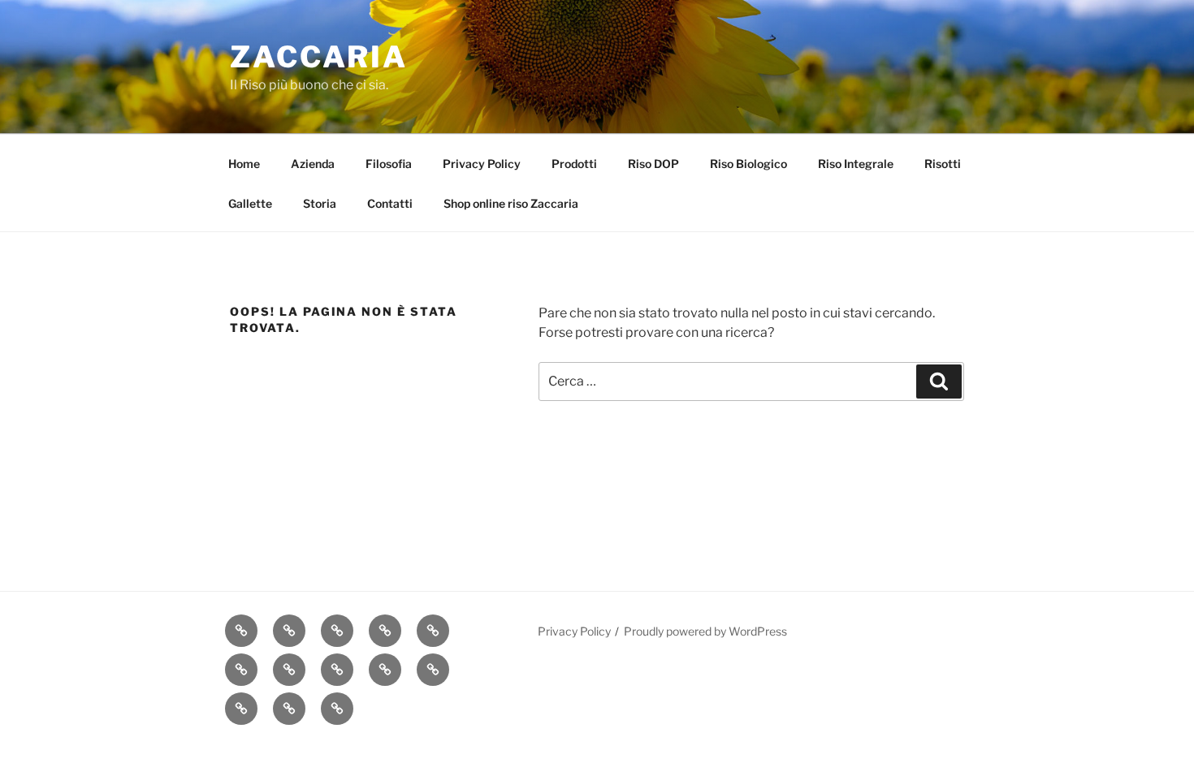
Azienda (313, 163)
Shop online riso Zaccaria (510, 203)
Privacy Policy (482, 163)
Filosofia (389, 163)
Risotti (942, 163)
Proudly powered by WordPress (705, 631)
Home (244, 163)
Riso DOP (653, 163)
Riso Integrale (855, 163)
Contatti (390, 203)
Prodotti (574, 163)
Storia (319, 203)
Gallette (250, 203)
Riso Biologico (748, 163)
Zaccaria (319, 57)
